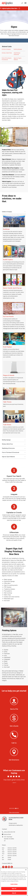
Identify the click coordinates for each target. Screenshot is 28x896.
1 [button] (10, 808)
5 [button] (18, 808)
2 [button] (12, 808)
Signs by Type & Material (17, 58)
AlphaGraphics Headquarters (16, 825)
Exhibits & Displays (6, 49)
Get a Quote (14, 726)
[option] (14, 791)
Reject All (14, 888)
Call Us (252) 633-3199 (9, 832)
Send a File (14, 709)
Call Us (14, 743)
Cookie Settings (14, 884)
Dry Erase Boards (8, 316)
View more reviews (14, 812)
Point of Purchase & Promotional (6, 58)
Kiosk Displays (7, 347)
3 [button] (14, 808)
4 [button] (16, 808)
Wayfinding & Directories (17, 53)
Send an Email (7, 834)
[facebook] (3, 867)
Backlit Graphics (8, 259)
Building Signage (18, 49)
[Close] (26, 869)
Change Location (13, 823)
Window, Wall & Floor (7, 53)
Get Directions (14, 760)
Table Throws (7, 402)
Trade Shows (7, 425)
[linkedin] (9, 867)
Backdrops (6, 229)
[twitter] (6, 867)
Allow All (14, 893)
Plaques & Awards (8, 375)
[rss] (11, 867)
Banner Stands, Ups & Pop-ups (12, 288)
